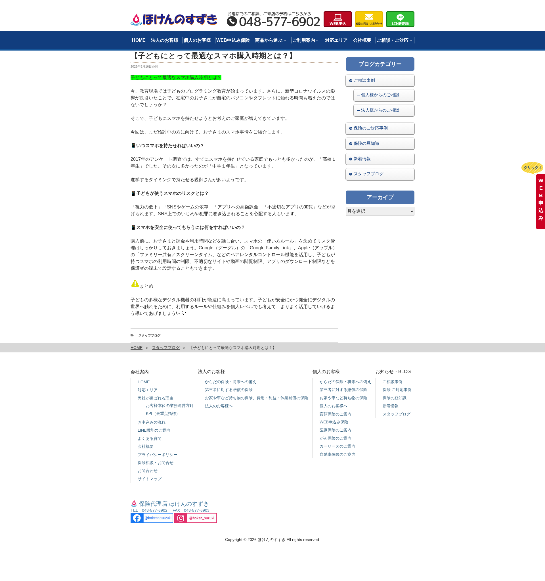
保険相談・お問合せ (155, 462)
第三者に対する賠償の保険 (229, 389)
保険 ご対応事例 (397, 389)
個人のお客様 (197, 40)
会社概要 (362, 40)
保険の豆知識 (366, 143)
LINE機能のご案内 (154, 430)
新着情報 (362, 158)
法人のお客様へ (219, 406)
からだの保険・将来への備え (231, 381)
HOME (139, 40)
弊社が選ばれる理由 (155, 398)
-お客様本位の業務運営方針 (169, 405)
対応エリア (336, 40)
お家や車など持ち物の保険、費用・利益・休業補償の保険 (256, 398)
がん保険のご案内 (335, 438)
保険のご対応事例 (371, 128)
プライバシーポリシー (157, 454)
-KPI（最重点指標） (162, 413)
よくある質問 (150, 438)
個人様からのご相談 (380, 94)
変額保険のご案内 (335, 414)
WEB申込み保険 (233, 40)
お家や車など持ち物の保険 (343, 398)
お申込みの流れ (151, 422)
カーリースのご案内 (337, 446)
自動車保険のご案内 (337, 454)
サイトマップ (150, 478)
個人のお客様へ (333, 406)
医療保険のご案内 (335, 430)
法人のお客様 (164, 40)
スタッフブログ (149, 335)
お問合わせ (148, 470)
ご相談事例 (364, 80)
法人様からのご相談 (380, 110)
